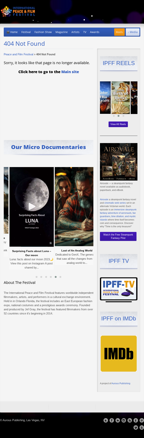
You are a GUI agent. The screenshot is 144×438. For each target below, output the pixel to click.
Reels (119, 32)
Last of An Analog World (64, 250)
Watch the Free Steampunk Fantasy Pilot (118, 236)
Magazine (62, 32)
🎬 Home (12, 32)
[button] (36, 277)
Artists (75, 32)
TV (84, 32)
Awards (94, 32)
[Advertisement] (48, 104)
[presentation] (7, 218)
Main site (70, 71)
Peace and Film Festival (18, 54)
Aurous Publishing (121, 383)
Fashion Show (43, 32)
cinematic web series (115, 203)
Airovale (104, 199)
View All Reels (118, 124)
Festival (26, 32)
